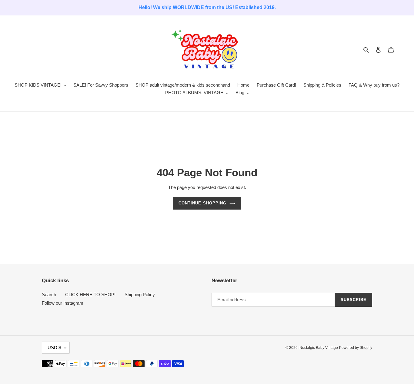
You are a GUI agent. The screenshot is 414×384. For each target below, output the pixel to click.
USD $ (54, 347)
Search (49, 294)
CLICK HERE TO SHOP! (90, 294)
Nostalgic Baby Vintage (318, 348)
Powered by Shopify (355, 348)
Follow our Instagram (62, 303)
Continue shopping (202, 203)
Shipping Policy (140, 294)
